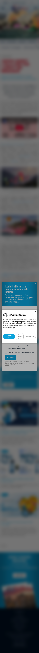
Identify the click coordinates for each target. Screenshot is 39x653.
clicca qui (11, 328)
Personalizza (30, 336)
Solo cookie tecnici (20, 336)
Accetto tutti (9, 336)
